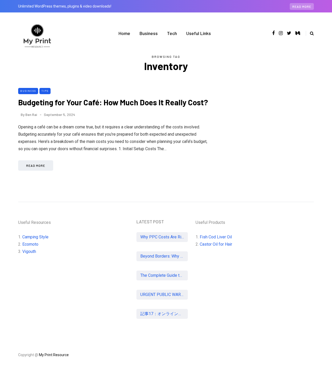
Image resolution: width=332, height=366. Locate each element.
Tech (172, 33)
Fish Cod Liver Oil (216, 236)
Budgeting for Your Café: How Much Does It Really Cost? (113, 102)
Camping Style (35, 236)
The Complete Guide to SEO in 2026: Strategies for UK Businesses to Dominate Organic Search (164, 275)
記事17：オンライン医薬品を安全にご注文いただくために (164, 313)
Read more (301, 6)
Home (124, 33)
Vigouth (29, 251)
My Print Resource (54, 355)
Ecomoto (30, 244)
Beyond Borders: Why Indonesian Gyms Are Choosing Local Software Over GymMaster (164, 256)
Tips (45, 90)
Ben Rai (31, 114)
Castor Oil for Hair (216, 244)
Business (149, 33)
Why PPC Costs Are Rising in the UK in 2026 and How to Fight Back (164, 236)
